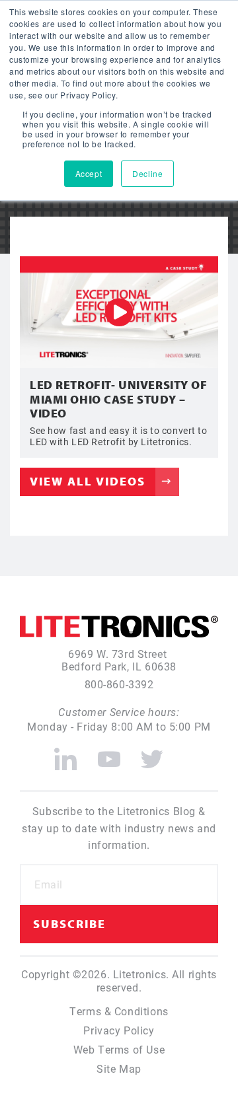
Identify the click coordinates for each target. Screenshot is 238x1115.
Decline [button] (147, 173)
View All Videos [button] (87, 481)
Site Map (119, 1068)
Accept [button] (88, 173)
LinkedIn (65, 754)
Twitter (152, 754)
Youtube (109, 754)
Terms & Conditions (118, 1011)
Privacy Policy (118, 1030)
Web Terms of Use (119, 1049)
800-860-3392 (119, 684)
